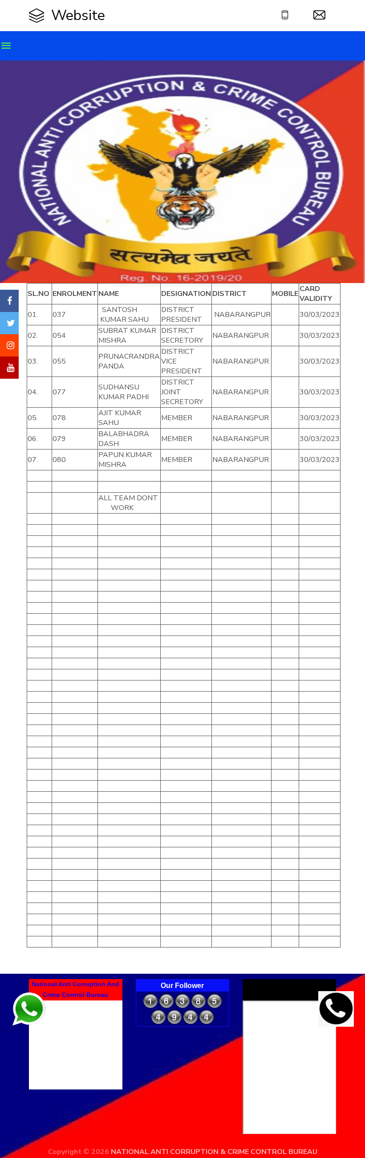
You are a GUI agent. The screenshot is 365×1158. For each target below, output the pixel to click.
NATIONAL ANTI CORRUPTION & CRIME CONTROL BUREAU (214, 1152)
